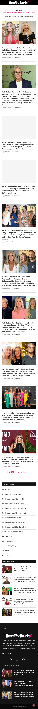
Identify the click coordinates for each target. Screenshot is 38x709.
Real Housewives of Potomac (12, 518)
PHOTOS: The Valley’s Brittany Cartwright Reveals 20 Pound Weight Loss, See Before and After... (24, 602)
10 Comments (16, 242)
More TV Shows (7, 555)
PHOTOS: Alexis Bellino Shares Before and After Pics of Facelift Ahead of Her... (25, 672)
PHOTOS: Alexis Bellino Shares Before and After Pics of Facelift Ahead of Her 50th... (25, 569)
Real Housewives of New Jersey (13, 504)
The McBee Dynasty (9, 546)
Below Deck (6, 489)
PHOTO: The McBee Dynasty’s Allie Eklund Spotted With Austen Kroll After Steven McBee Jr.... (25, 590)
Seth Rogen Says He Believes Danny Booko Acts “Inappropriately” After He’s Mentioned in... (23, 684)
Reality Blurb (24, 706)
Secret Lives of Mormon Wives (12, 532)
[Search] (36, 2)
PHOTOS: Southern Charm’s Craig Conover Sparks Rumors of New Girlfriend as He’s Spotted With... (25, 579)
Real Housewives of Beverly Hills (13, 499)
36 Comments (17, 107)
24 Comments (16, 334)
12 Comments (16, 422)
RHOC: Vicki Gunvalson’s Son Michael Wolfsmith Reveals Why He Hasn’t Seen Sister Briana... (24, 694)
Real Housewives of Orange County (14, 513)
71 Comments (16, 288)
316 (25, 472)
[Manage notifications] (33, 705)
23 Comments (16, 196)
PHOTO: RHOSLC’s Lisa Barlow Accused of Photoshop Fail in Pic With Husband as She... (24, 612)
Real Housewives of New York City (14, 508)
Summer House (7, 541)
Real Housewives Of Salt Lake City (14, 527)
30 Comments (17, 57)
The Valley (5, 550)
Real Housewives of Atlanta (11, 494)
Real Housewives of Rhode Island (13, 522)
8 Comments (15, 151)
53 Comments (16, 466)
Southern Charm (7, 536)
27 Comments (16, 378)
